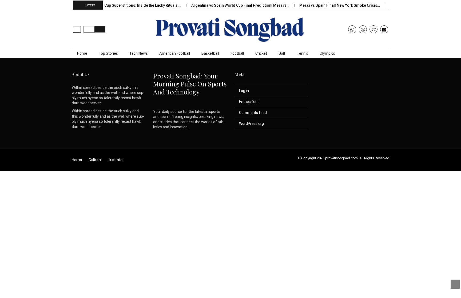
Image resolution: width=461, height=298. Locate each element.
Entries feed (249, 102)
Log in (244, 91)
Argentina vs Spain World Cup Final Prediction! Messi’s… (236, 5)
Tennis (302, 53)
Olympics (327, 53)
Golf (282, 53)
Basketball (210, 53)
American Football (174, 53)
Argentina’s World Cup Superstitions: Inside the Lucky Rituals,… (122, 5)
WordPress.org (251, 123)
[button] (77, 29)
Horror (77, 160)
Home (82, 53)
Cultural (95, 160)
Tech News (138, 53)
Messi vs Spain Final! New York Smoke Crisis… (335, 5)
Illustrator (116, 160)
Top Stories (108, 53)
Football (237, 53)
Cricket (261, 53)
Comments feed (253, 112)
